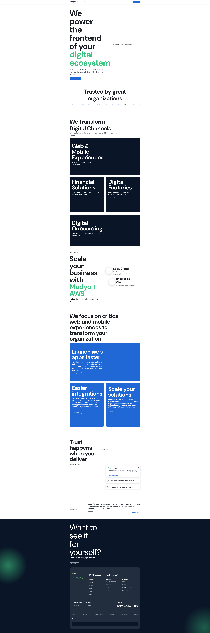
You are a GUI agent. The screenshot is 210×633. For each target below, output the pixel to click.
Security (85, 614)
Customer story (135, 512)
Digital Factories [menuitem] (109, 587)
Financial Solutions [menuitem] (109, 584)
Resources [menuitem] (93, 1)
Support (89, 605)
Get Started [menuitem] (136, 1)
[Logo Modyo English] (73, 1)
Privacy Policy (133, 624)
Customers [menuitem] (91, 585)
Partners (112, 614)
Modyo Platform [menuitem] (92, 579)
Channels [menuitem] (91, 582)
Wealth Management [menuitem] (126, 587)
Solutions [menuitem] (87, 1)
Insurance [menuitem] (124, 584)
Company (123, 614)
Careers (135, 614)
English (133, 619)
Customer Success (98, 614)
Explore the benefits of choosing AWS (82, 300)
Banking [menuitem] (123, 581)
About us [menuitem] (101, 1)
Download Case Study (114, 475)
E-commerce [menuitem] (125, 593)
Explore (75, 167)
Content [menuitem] (90, 591)
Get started (76, 605)
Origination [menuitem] (91, 588)
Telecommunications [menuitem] (126, 590)
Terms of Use (127, 624)
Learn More (76, 373)
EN (129, 1)
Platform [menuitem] (80, 1)
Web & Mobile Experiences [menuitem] (111, 581)
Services (74, 614)
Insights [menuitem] (90, 594)
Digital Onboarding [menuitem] (109, 590)
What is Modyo (74, 79)
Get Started (73, 563)
